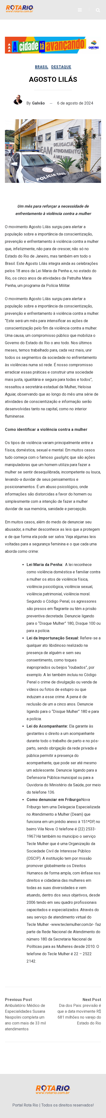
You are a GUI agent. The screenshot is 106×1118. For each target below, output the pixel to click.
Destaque (61, 67)
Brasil (41, 67)
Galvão (38, 103)
